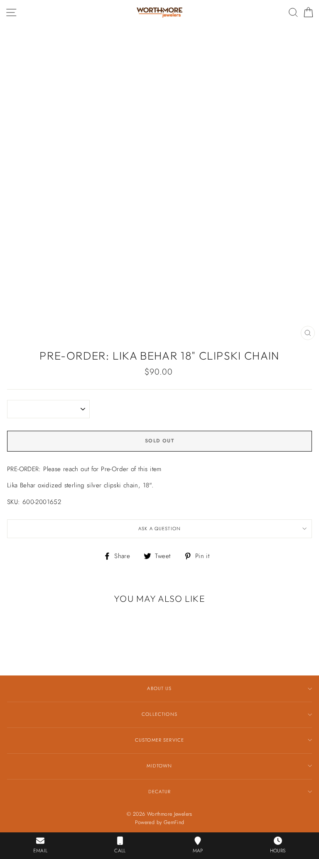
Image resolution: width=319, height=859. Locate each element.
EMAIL (40, 850)
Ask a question (159, 528)
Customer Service (159, 740)
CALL (120, 850)
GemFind (174, 822)
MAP (198, 850)
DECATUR (159, 791)
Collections (159, 714)
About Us (159, 688)
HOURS (278, 850)
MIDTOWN (159, 765)
